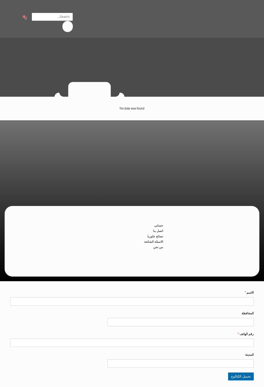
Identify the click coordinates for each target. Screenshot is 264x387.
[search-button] (67, 26)
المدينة (249, 354)
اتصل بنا (158, 230)
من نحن (158, 247)
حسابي (158, 225)
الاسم (249, 292)
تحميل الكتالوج (241, 376)
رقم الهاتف (246, 334)
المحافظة (248, 313)
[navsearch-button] (70, 8)
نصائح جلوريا (155, 236)
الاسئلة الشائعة (153, 241)
